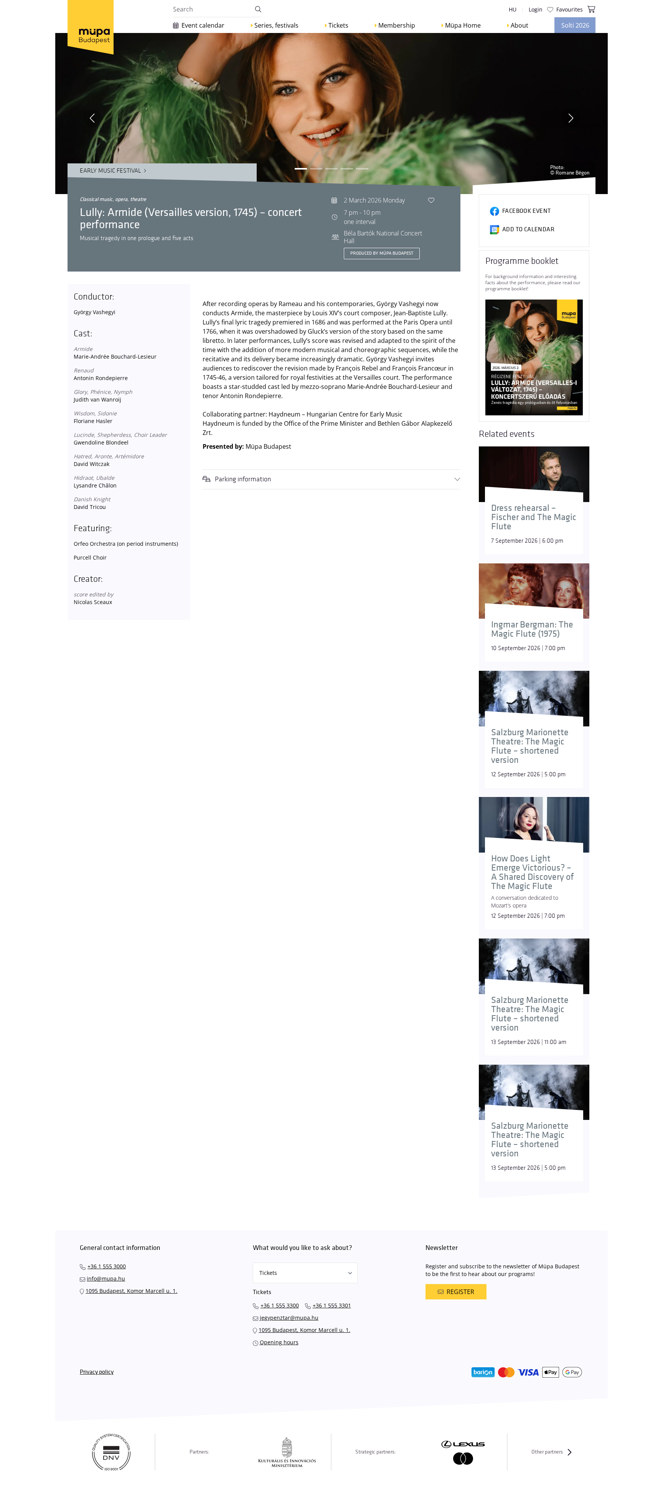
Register (460, 1292)
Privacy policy (97, 1372)
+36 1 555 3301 (332, 1305)
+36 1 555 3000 (106, 1266)
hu (512, 9)
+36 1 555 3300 (280, 1305)
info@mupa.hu (106, 1278)
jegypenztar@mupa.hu (289, 1317)
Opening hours (279, 1342)
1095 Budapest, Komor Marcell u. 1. (131, 1290)
